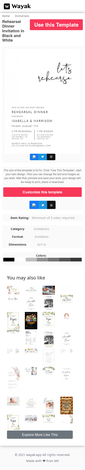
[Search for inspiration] (77, 6)
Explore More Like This (40, 434)
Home (6, 16)
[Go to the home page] (16, 6)
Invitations (22, 16)
